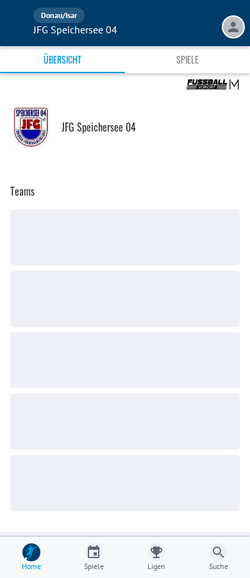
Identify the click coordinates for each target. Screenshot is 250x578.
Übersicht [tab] (62, 59)
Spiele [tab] (187, 59)
